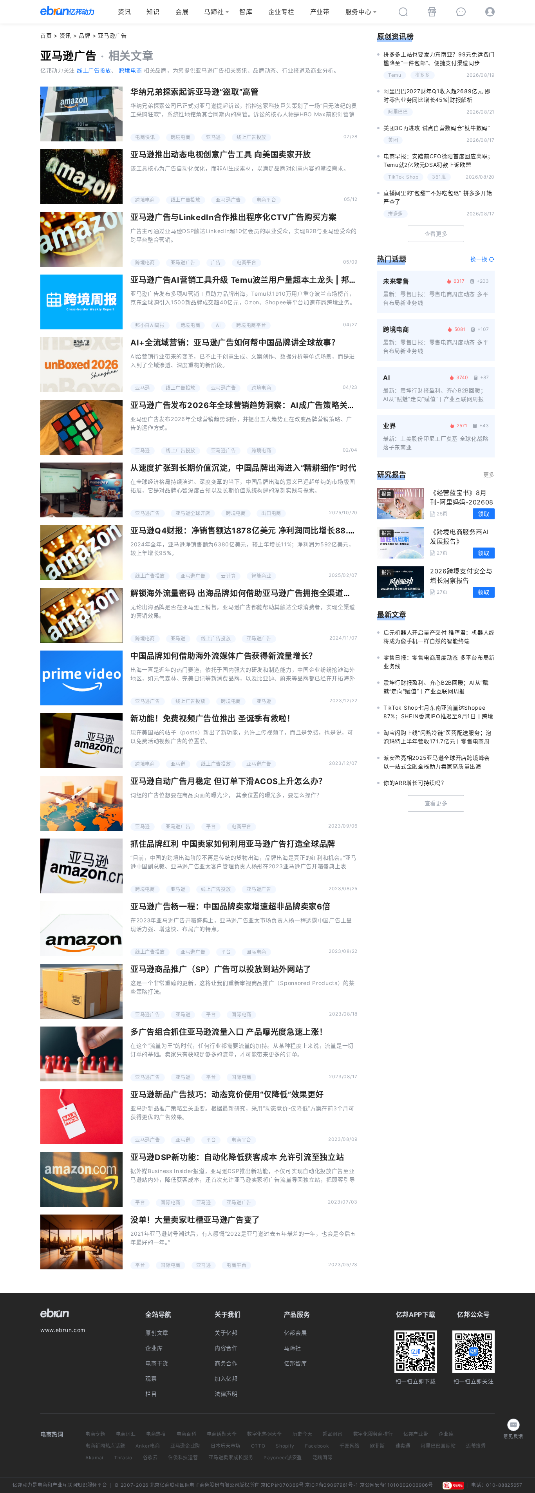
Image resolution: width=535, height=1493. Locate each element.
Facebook (317, 1446)
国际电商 (256, 952)
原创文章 (156, 1332)
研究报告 (392, 474)
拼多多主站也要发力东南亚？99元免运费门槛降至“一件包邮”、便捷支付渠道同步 (439, 58)
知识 (152, 12)
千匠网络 (350, 1446)
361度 (439, 177)
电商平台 (267, 200)
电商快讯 (145, 137)
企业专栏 (281, 12)
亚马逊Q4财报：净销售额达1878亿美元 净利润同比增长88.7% (245, 530)
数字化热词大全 (264, 1434)
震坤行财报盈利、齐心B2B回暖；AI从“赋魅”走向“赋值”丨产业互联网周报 (436, 686)
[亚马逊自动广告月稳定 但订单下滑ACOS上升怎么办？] (81, 803)
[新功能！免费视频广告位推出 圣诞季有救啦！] (81, 740)
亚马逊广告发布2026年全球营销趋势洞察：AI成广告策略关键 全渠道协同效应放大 (280, 405)
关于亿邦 (226, 1332)
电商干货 (156, 1363)
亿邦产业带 (415, 1434)
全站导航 (158, 1314)
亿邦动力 (23, 1485)
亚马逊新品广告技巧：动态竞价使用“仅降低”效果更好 (227, 1094)
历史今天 (303, 1434)
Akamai (94, 1457)
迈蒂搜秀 (476, 1446)
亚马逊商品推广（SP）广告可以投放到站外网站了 (220, 969)
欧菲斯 (377, 1446)
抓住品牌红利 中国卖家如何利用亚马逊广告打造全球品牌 (232, 844)
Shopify (285, 1446)
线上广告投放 (94, 70)
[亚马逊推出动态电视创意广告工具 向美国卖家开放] (81, 176)
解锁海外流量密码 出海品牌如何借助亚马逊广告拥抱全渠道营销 (245, 593)
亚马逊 (213, 137)
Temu (394, 75)
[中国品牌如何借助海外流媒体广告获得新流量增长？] (81, 678)
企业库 (154, 1348)
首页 (46, 35)
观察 (151, 1378)
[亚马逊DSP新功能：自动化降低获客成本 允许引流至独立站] (81, 1179)
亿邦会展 (295, 1332)
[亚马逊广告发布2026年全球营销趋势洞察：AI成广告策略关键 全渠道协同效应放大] (81, 427)
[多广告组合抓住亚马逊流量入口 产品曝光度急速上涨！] (81, 1054)
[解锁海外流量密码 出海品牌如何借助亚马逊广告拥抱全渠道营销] (81, 615)
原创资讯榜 (395, 37)
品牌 (84, 35)
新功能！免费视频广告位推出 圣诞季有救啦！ (212, 718)
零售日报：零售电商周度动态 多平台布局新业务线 (439, 661)
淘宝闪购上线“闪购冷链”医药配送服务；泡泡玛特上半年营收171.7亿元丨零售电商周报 (437, 737)
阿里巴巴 (398, 112)
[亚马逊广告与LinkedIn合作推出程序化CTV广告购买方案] (81, 239)
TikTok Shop (403, 177)
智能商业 (261, 576)
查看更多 (436, 233)
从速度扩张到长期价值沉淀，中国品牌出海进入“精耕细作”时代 (243, 468)
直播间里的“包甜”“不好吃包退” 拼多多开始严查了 (437, 197)
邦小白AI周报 (150, 325)
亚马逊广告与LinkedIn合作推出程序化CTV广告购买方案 (233, 217)
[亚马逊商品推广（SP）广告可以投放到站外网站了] (81, 991)
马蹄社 (214, 12)
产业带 (320, 12)
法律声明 (226, 1393)
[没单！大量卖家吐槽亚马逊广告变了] (81, 1242)
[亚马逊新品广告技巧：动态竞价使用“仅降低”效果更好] (81, 1116)
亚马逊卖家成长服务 (230, 1457)
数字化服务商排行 (373, 1434)
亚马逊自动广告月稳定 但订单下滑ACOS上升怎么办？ (228, 781)
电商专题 (95, 1434)
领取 (483, 513)
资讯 (124, 12)
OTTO (258, 1446)
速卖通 (403, 1446)
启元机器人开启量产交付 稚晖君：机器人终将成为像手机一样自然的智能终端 (439, 636)
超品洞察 (333, 1434)
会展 (181, 12)
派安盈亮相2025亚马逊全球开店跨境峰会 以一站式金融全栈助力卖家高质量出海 (436, 762)
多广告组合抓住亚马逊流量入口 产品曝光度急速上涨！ (228, 1032)
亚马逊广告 (228, 200)
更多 (489, 474)
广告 (216, 263)
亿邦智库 (295, 1363)
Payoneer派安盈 (283, 1457)
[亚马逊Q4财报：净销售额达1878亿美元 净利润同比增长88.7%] (81, 552)
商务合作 (226, 1363)
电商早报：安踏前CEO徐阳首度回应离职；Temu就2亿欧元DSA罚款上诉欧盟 (438, 160)
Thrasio (123, 1457)
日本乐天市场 (225, 1446)
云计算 (228, 576)
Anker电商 (148, 1446)
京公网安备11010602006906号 (396, 1485)
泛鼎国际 (323, 1457)
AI (218, 325)
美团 (393, 140)
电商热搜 (156, 1434)
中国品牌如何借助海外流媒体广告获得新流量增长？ (223, 656)
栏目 (151, 1393)
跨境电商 (130, 70)
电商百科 (187, 1434)
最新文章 (392, 615)
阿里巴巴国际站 (438, 1446)
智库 (245, 12)
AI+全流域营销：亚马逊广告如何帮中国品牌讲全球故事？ (235, 342)
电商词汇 (126, 1434)
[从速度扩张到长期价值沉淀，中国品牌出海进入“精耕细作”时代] (81, 490)
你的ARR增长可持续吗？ (414, 782)
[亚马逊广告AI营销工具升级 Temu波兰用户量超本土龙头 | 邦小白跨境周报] (81, 302)
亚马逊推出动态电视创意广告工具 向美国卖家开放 (220, 154)
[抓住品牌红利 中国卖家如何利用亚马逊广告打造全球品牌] (81, 866)
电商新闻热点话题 (105, 1446)
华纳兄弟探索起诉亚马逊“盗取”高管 (194, 92)
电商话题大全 (222, 1434)
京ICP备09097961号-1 (331, 1485)
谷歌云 (150, 1457)
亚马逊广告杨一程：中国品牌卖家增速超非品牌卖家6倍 (230, 906)
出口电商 (271, 513)
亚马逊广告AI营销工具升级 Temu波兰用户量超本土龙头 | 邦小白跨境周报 (264, 280)
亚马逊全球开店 (192, 513)
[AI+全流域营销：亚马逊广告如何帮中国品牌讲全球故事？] (81, 364)
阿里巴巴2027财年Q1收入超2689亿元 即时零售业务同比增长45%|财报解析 (437, 95)
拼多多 (422, 75)
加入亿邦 (226, 1378)
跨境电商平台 (251, 325)
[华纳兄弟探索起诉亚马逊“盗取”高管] (81, 114)
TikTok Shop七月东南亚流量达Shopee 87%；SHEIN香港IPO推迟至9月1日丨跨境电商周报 (438, 712)
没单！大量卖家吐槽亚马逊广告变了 (195, 1220)
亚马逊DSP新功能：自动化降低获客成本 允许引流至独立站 (237, 1157)
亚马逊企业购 (185, 1446)
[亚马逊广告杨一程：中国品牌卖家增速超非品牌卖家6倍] (81, 928)
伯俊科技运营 (183, 1457)
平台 (211, 827)
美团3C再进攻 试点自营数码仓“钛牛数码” (436, 128)
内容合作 (226, 1348)
